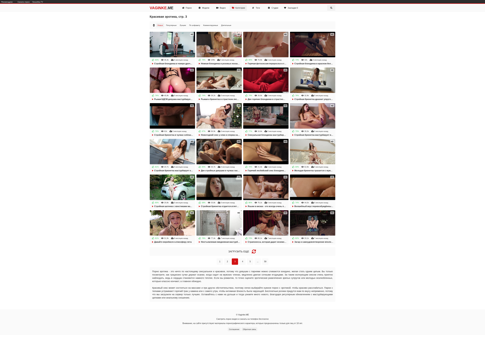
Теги (257, 8)
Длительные (226, 25)
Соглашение (234, 329)
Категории (240, 8)
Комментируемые (210, 25)
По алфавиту (194, 25)
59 (265, 261)
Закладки (292, 8)
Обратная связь (249, 329)
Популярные (171, 25)
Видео (222, 8)
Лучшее (183, 25)
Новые (160, 25)
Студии (274, 8)
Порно (188, 8)
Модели (205, 8)
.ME (161, 8)
